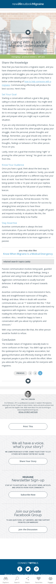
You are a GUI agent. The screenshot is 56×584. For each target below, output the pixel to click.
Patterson (28, 399)
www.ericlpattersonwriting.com (27, 410)
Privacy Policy (30, 574)
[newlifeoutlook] (28, 4)
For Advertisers (44, 574)
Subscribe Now (28, 494)
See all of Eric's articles (28, 412)
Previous (20, 373)
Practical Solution (29, 57)
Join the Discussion (28, 529)
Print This (28, 426)
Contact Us (18, 574)
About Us (8, 574)
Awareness (28, 38)
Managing (15, 57)
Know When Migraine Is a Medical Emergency (28, 253)
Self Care (41, 57)
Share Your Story (28, 461)
